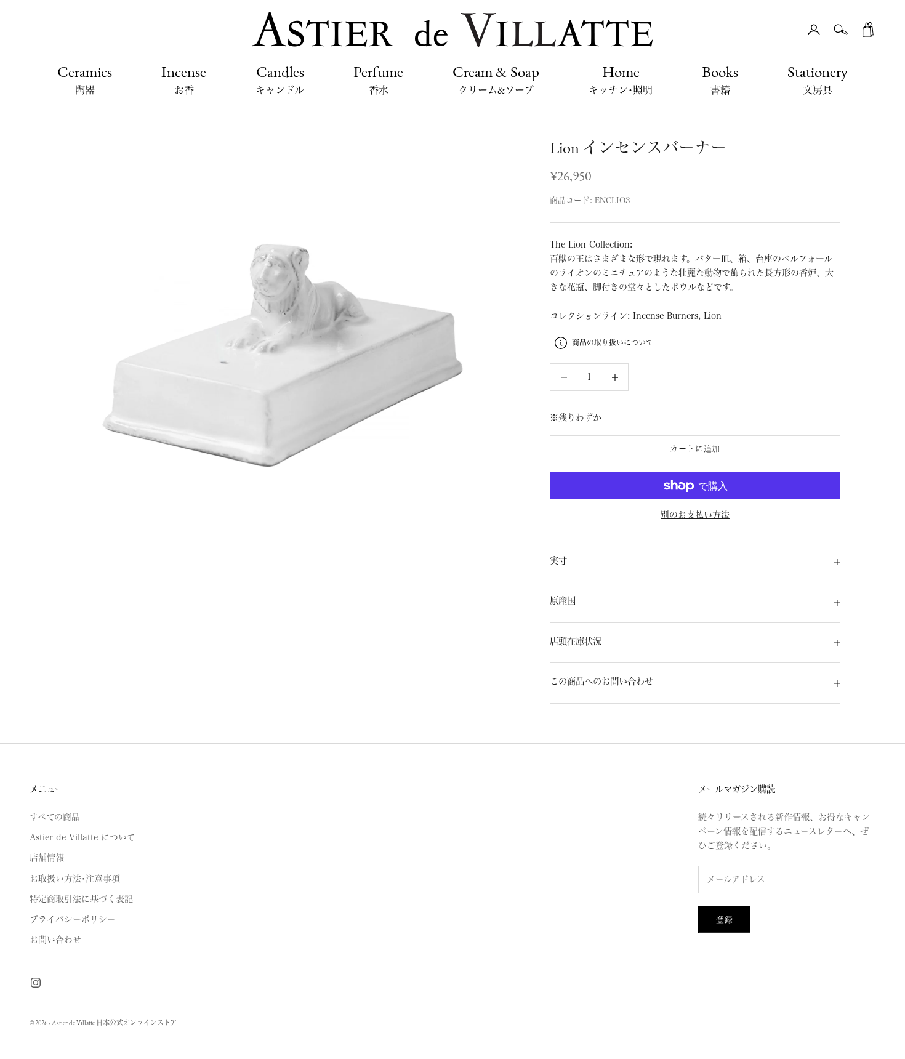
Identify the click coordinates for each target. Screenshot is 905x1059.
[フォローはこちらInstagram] (36, 982)
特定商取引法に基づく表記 (81, 899)
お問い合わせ (55, 939)
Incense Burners (665, 316)
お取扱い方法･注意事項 (75, 878)
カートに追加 (695, 449)
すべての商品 (55, 817)
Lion (713, 316)
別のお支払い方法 (695, 514)
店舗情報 (47, 857)
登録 (724, 920)
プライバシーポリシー (73, 919)
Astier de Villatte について (82, 837)
